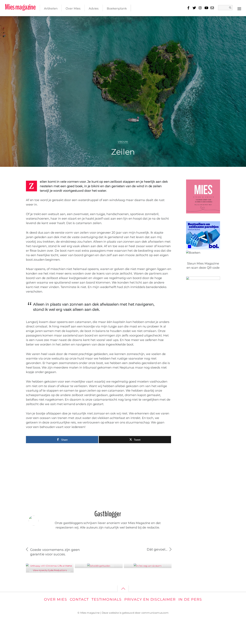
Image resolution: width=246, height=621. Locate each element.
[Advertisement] (99, 474)
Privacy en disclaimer (150, 599)
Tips (63, 566)
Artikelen (51, 8)
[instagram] (200, 7)
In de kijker (53, 566)
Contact (79, 599)
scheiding (228, 21)
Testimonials (107, 599)
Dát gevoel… (157, 549)
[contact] (212, 7)
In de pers (190, 599)
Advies (94, 8)
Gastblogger (20, 22)
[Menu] (239, 8)
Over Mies (73, 8)
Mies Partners (106, 566)
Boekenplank (117, 8)
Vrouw (123, 141)
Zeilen (123, 152)
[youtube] (206, 7)
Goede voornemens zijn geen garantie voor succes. (55, 552)
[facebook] (188, 7)
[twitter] (194, 7)
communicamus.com (155, 612)
